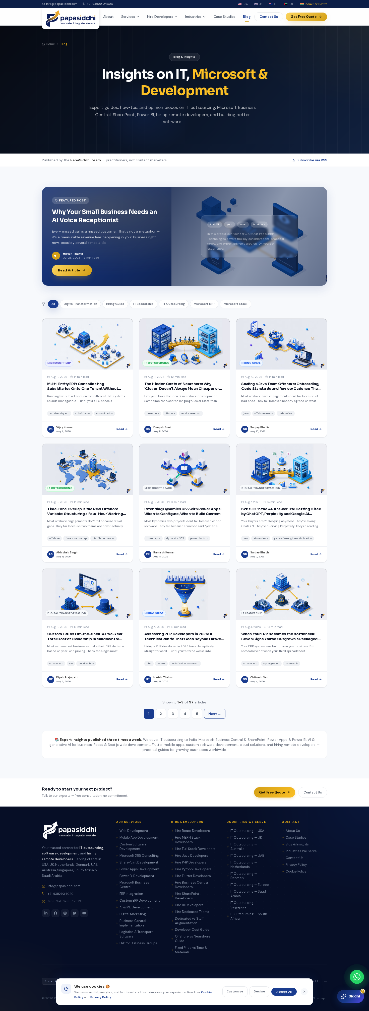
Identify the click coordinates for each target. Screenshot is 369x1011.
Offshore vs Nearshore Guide (192, 938)
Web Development (133, 831)
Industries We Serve (301, 851)
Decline (259, 991)
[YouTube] (84, 913)
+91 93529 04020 (100, 4)
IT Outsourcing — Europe (249, 885)
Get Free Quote (304, 17)
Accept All (284, 992)
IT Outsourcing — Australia (243, 846)
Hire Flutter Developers (193, 876)
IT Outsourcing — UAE (247, 855)
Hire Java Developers (191, 855)
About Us (293, 831)
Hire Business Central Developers (192, 884)
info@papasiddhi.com (62, 4)
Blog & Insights (297, 844)
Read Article (69, 270)
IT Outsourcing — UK (246, 837)
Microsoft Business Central (134, 884)
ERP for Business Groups (138, 943)
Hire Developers (160, 16)
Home (50, 44)
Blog (247, 16)
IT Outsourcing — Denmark (243, 876)
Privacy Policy (296, 864)
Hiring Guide (115, 304)
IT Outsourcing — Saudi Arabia (248, 893)
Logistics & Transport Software (136, 934)
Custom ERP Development (139, 900)
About (108, 16)
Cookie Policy (296, 871)
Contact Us (269, 17)
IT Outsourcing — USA (247, 831)
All (53, 304)
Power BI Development (136, 876)
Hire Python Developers (193, 869)
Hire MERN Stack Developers (188, 839)
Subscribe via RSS (311, 160)
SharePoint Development (138, 862)
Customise (235, 991)
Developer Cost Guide (192, 929)
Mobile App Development (138, 837)
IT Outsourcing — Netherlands (243, 864)
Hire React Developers (192, 831)
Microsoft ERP (204, 304)
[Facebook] (55, 913)
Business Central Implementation (132, 923)
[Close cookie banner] (304, 991)
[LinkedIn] (46, 913)
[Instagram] (65, 913)
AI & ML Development (136, 907)
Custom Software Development (133, 846)
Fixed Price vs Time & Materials (191, 950)
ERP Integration (131, 894)
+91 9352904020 (61, 894)
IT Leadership (143, 304)
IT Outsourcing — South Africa (248, 916)
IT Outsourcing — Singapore (243, 905)
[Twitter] (75, 913)
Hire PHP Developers (190, 862)
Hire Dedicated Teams (192, 912)
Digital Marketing (132, 914)
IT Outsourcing (174, 304)
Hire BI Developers (189, 905)
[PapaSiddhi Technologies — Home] (70, 18)
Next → (214, 713)
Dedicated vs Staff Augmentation (189, 920)
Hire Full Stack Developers (195, 849)
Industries (193, 16)
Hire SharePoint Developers (187, 896)
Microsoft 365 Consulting (139, 855)
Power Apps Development (139, 869)
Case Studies (224, 16)
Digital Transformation (80, 304)
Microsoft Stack (236, 304)
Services (128, 16)
